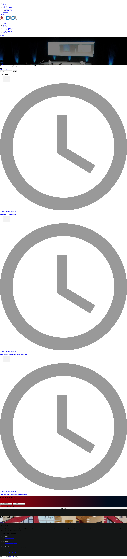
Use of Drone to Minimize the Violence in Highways (13, 354)
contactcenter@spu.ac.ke (11, 543)
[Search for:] (6, 71)
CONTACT (5, 12)
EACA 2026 (11, 557)
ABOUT (4, 4)
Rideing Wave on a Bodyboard (8, 214)
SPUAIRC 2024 (8, 10)
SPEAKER (5, 6)
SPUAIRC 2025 (8, 9)
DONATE (2, 14)
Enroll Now (2, 522)
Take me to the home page (6, 70)
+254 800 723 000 (9, 538)
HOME (4, 3)
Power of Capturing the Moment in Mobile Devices (13, 494)
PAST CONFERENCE (8, 7)
